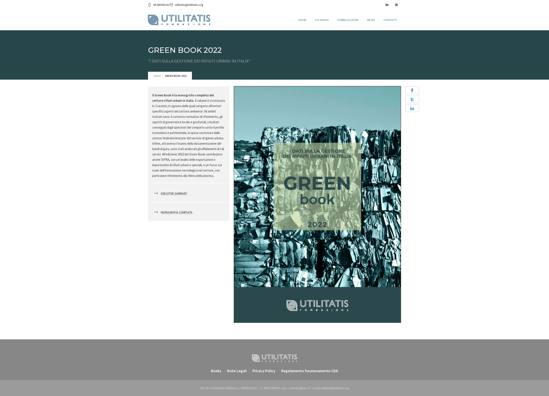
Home (302, 19)
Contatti (390, 19)
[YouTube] (396, 4)
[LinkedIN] (387, 4)
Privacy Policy (263, 370)
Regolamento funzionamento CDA (309, 370)
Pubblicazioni (347, 19)
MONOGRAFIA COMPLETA (176, 212)
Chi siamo (322, 19)
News (371, 19)
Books (216, 370)
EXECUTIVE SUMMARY (174, 193)
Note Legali (237, 370)
